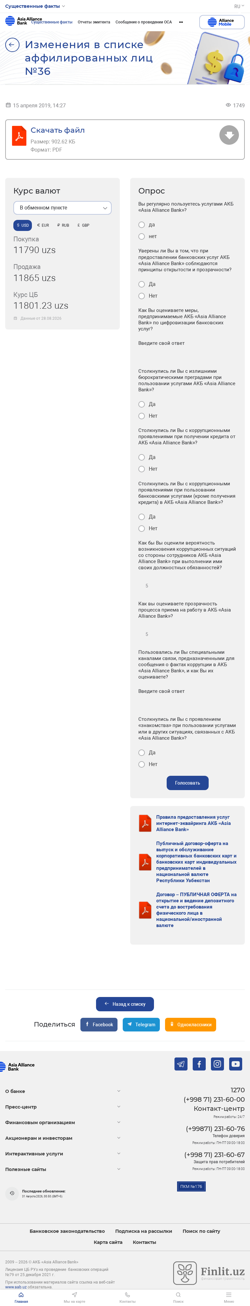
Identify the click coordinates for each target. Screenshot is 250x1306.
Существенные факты (52, 22)
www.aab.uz (16, 1287)
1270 (238, 1090)
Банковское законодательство (67, 1231)
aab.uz (23, 22)
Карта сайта (108, 1242)
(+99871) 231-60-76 (215, 1129)
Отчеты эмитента (94, 22)
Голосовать (187, 783)
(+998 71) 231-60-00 (214, 1099)
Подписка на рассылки (143, 1231)
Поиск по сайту (201, 1231)
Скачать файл (58, 130)
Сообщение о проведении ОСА (144, 22)
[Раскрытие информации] (12, 45)
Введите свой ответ (161, 343)
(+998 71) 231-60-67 (214, 1155)
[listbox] (62, 208)
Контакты (144, 1242)
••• (181, 22)
